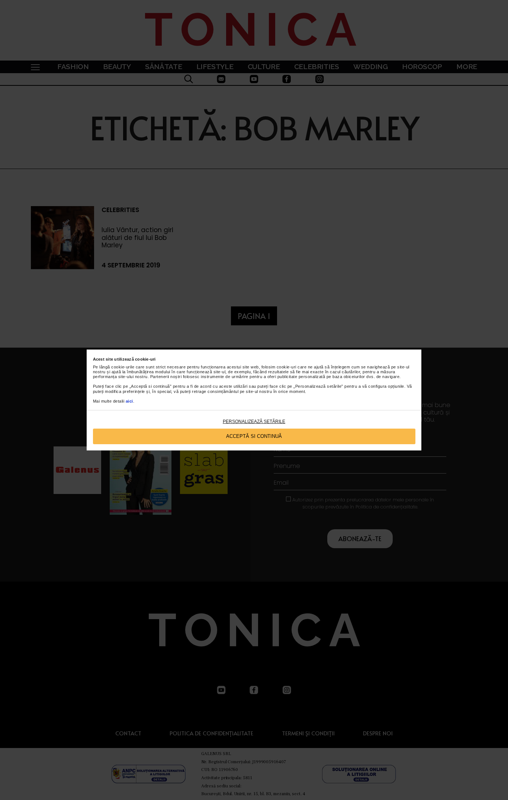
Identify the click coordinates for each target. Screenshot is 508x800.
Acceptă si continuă (254, 436)
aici (129, 401)
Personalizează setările (254, 421)
